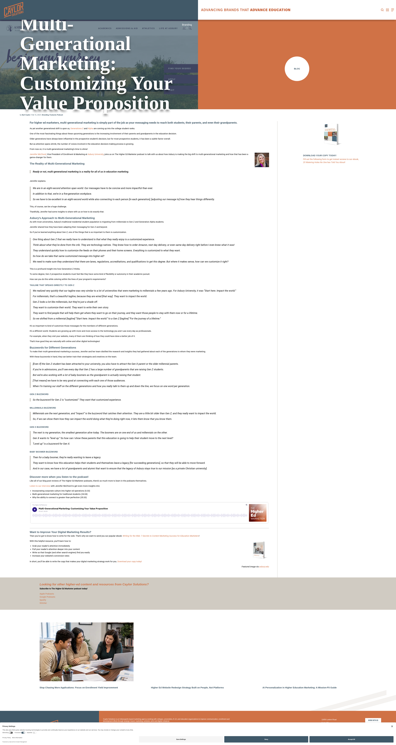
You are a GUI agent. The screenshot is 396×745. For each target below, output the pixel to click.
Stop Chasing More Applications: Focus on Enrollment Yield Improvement (79, 688)
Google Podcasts (47, 598)
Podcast (60, 116)
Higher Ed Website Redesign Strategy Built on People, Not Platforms (187, 688)
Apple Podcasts (47, 595)
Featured (53, 116)
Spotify (43, 601)
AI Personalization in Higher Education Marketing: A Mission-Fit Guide (299, 688)
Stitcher (43, 604)
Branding (45, 116)
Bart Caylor (26, 116)
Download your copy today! (129, 562)
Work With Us (373, 721)
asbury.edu (264, 567)
